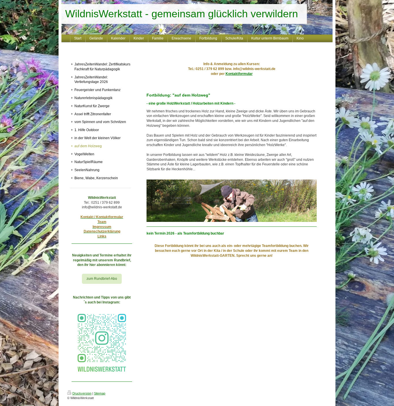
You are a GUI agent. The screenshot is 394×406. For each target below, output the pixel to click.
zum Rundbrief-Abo (102, 279)
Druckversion (81, 393)
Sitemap (99, 393)
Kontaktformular (239, 74)
